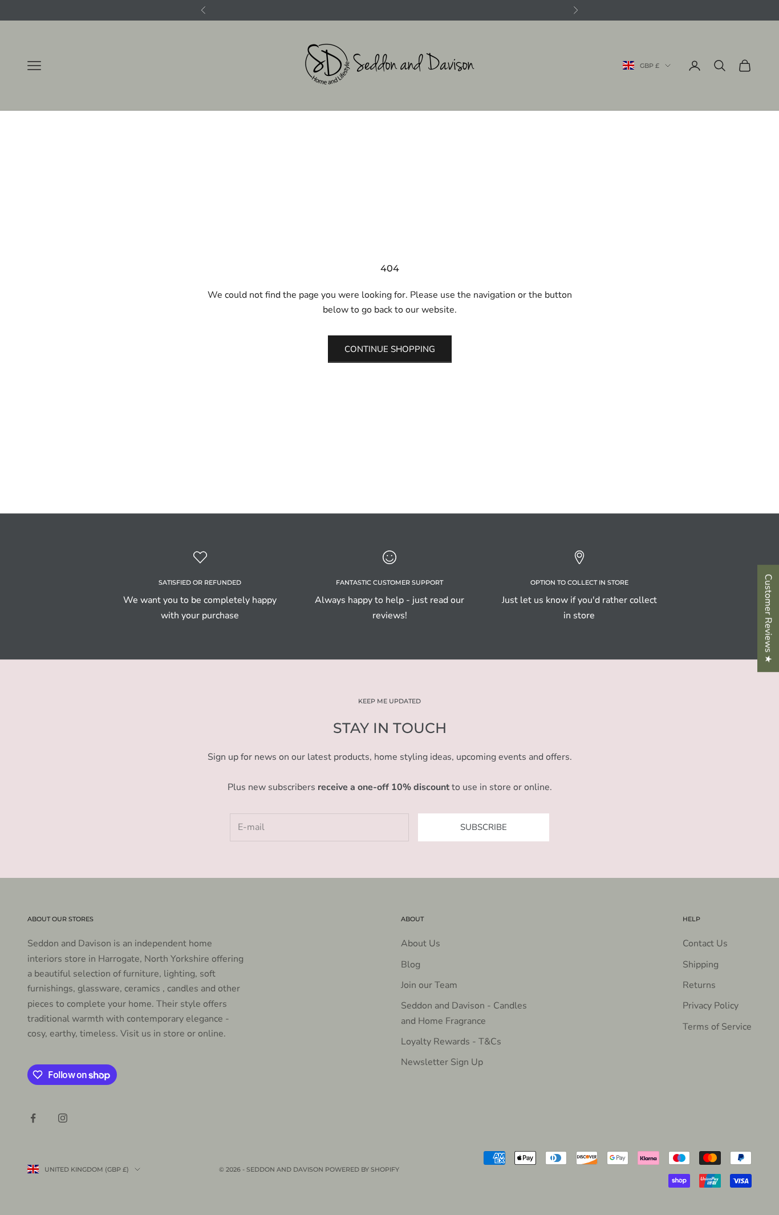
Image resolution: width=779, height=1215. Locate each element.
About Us (420, 943)
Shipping (701, 964)
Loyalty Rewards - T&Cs (451, 1041)
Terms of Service (717, 1026)
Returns (699, 985)
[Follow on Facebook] (33, 1118)
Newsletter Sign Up (442, 1062)
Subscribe (483, 827)
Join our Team (429, 985)
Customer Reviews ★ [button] (768, 618)
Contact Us (705, 943)
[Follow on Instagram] (62, 1118)
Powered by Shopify (362, 1169)
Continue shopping (389, 349)
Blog (410, 964)
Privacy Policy (711, 1005)
